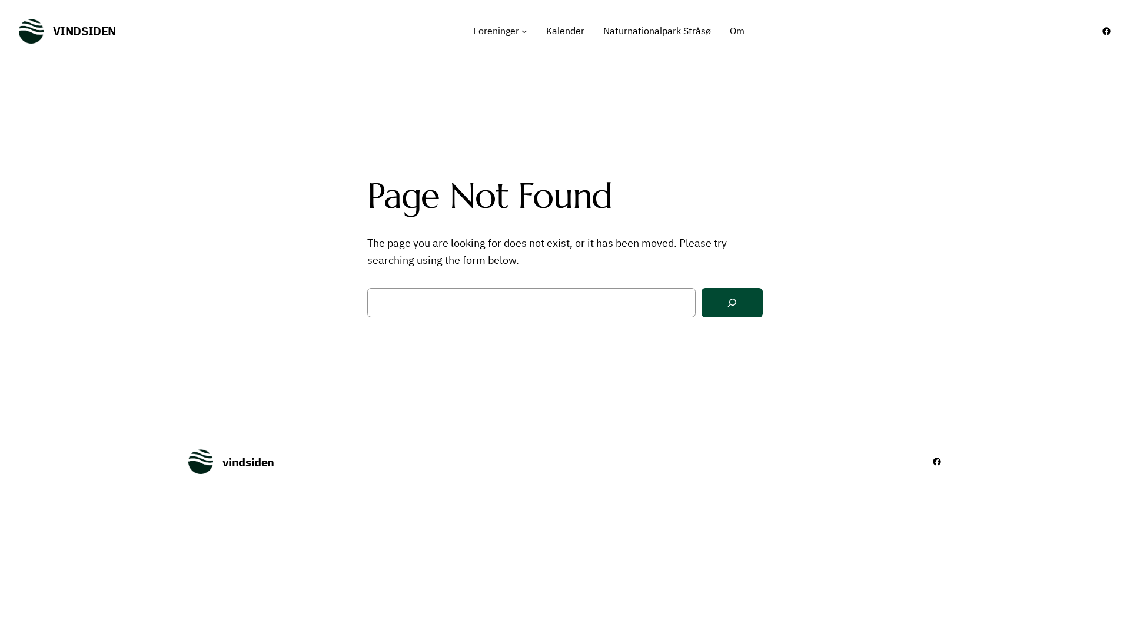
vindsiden (84, 31)
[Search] (732, 303)
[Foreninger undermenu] (524, 31)
